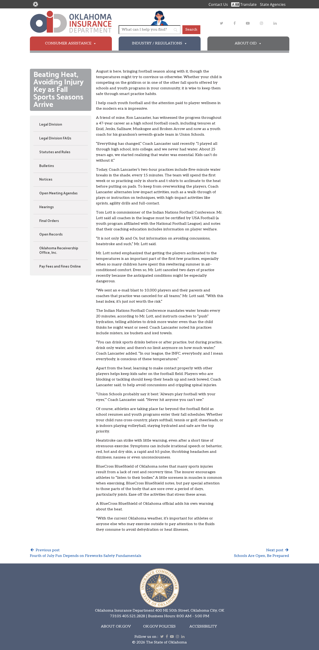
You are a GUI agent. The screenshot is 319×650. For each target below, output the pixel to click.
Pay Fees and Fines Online (60, 266)
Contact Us (218, 4)
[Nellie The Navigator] (159, 18)
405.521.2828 (133, 616)
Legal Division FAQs (55, 138)
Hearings (46, 207)
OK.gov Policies (159, 626)
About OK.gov (116, 626)
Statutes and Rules (54, 152)
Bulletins (46, 166)
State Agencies (273, 4)
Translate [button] (248, 4)
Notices (45, 179)
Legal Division (50, 124)
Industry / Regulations (157, 43)
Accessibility (203, 626)
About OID (246, 43)
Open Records (51, 234)
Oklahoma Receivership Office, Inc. (58, 250)
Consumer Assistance (68, 43)
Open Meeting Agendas (58, 193)
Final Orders (49, 221)
